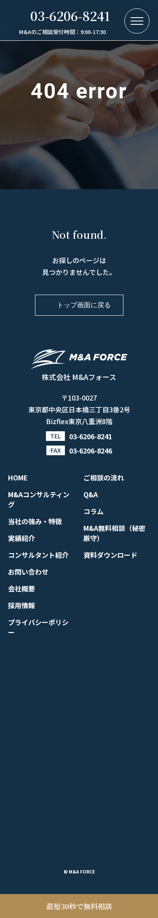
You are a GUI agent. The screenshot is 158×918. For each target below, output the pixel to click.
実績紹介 (21, 538)
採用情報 (21, 605)
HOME (18, 477)
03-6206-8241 (90, 436)
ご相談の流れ (103, 477)
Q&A (90, 494)
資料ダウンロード (110, 555)
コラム (93, 511)
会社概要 (21, 588)
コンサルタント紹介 (38, 555)
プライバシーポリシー (38, 627)
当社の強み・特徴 (35, 521)
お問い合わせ (28, 572)
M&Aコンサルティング (39, 499)
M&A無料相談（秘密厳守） (114, 533)
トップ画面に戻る (84, 305)
